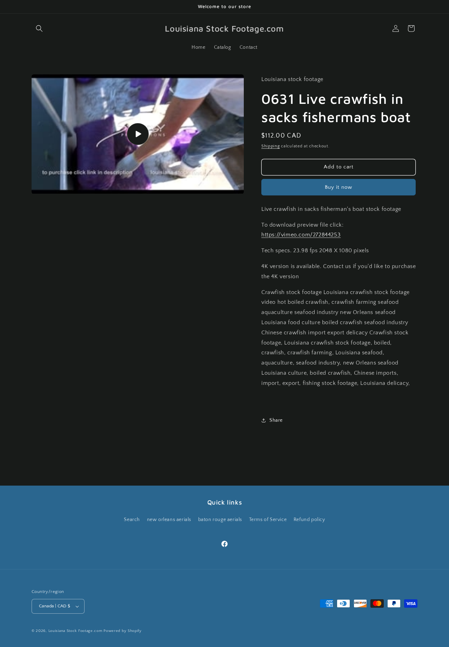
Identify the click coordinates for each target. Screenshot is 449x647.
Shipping (270, 146)
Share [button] (276, 420)
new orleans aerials (169, 519)
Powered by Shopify (122, 631)
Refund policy (309, 519)
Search (132, 519)
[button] (39, 28)
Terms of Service (268, 519)
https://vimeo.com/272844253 (301, 235)
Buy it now (338, 187)
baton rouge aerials (220, 519)
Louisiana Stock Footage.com (75, 631)
